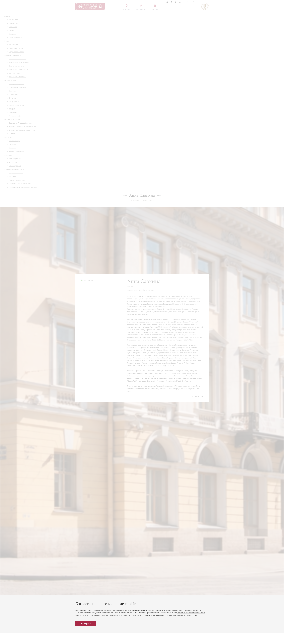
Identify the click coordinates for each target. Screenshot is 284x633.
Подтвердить (85, 623)
